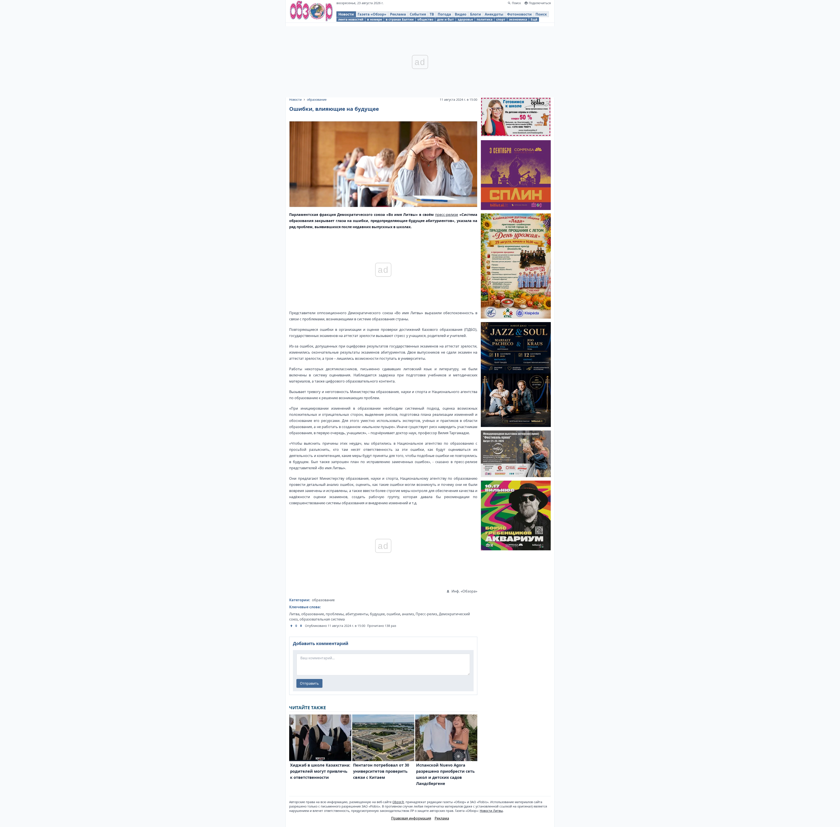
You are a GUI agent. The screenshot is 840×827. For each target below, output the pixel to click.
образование (317, 99)
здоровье (465, 19)
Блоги (475, 14)
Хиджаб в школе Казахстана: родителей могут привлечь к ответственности (320, 771)
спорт (500, 19)
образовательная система (322, 619)
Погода (444, 14)
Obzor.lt (398, 802)
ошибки (393, 614)
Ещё (534, 19)
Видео (460, 14)
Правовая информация (411, 818)
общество (425, 19)
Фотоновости (519, 14)
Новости (346, 14)
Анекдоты (494, 14)
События (418, 14)
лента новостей (350, 19)
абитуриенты (356, 614)
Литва (294, 614)
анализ (408, 614)
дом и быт (445, 19)
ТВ (432, 14)
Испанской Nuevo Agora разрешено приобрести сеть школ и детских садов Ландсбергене (445, 774)
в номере (374, 19)
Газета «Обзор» (372, 14)
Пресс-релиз (426, 614)
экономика (518, 19)
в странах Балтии (400, 19)
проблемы (335, 614)
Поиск (541, 14)
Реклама (398, 14)
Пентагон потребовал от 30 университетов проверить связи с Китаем (381, 771)
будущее (377, 614)
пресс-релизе (446, 214)
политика (484, 19)
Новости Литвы (491, 811)
